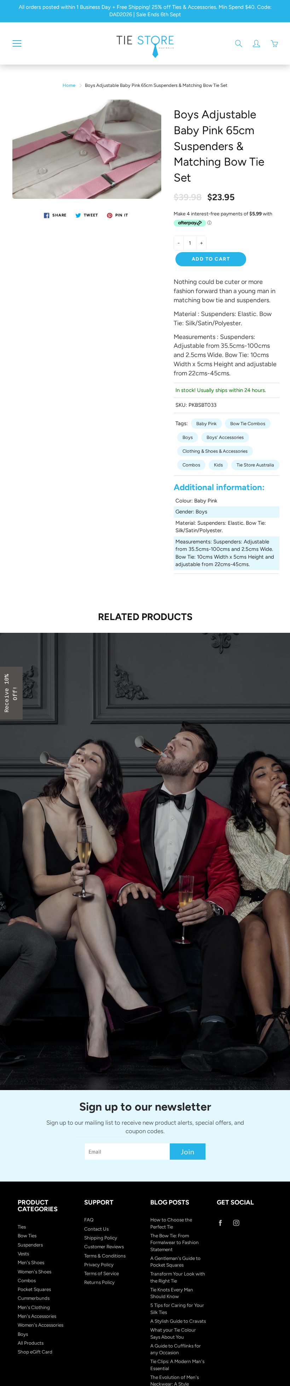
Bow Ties (27, 1235)
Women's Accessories (40, 1325)
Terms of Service (101, 1273)
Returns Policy (99, 1282)
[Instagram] (236, 1223)
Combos (191, 465)
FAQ (89, 1220)
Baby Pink (206, 423)
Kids (218, 465)
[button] (11, 693)
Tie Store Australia (255, 465)
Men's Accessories (37, 1316)
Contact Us (96, 1229)
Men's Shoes (31, 1262)
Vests (23, 1253)
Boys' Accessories (225, 437)
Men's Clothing (34, 1307)
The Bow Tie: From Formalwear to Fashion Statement (174, 1242)
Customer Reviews (104, 1246)
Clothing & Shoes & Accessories (215, 451)
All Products (31, 1343)
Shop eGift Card (35, 1352)
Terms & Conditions (105, 1256)
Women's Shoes (34, 1271)
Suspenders (30, 1245)
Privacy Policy (99, 1264)
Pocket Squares (34, 1289)
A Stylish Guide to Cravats (178, 1321)
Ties (22, 1227)
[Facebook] (220, 1223)
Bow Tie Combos (247, 423)
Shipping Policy (100, 1238)
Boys (187, 437)
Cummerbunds (34, 1298)
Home (69, 85)
